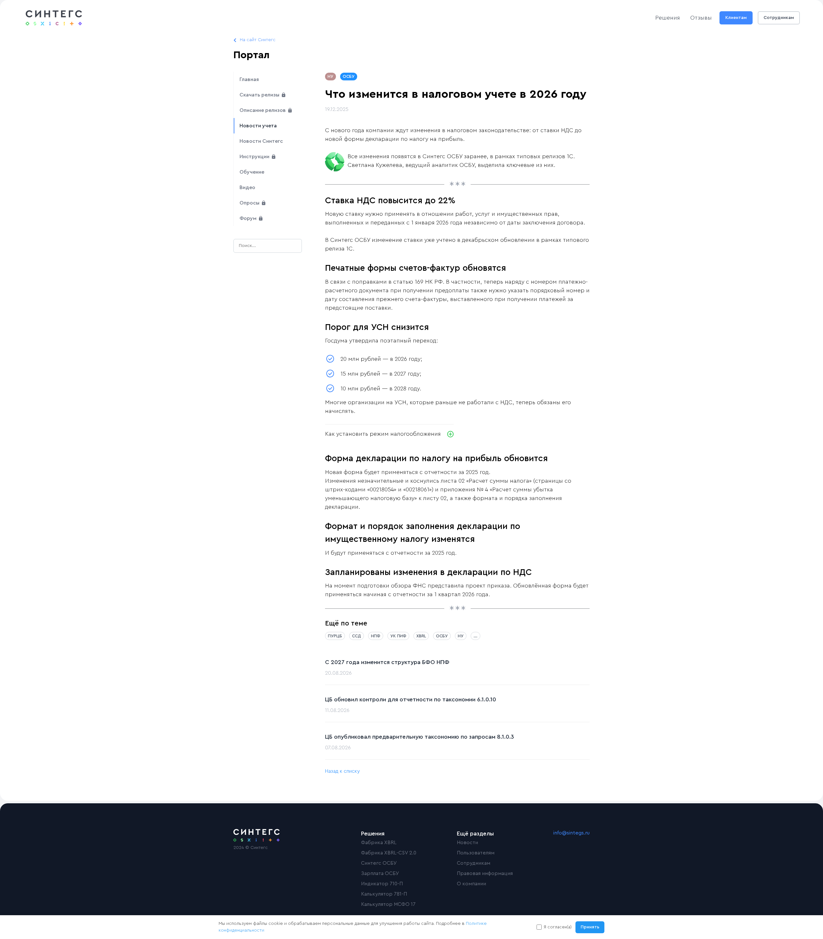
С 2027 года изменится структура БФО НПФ (387, 662)
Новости (467, 842)
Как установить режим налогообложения (383, 434)
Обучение (252, 172)
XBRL (421, 636)
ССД (356, 636)
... (475, 636)
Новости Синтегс (261, 141)
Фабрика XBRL (378, 842)
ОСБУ (349, 76)
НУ (330, 76)
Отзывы (701, 18)
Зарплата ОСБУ (380, 873)
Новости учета (258, 125)
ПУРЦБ (335, 636)
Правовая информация (485, 873)
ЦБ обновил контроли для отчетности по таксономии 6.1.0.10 (410, 699)
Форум (249, 218)
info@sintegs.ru (571, 832)
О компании (471, 883)
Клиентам (736, 17)
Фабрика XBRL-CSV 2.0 (388, 852)
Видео (247, 187)
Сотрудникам (779, 17)
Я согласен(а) (558, 927)
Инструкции (255, 156)
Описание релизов (263, 110)
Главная (249, 79)
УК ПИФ (398, 636)
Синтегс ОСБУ (379, 863)
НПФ (375, 636)
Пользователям (475, 852)
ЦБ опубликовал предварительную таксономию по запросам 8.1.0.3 (419, 737)
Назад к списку (342, 771)
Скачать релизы (260, 94)
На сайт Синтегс (258, 40)
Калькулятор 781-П (384, 894)
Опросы (250, 202)
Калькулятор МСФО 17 (388, 904)
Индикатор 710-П (382, 883)
